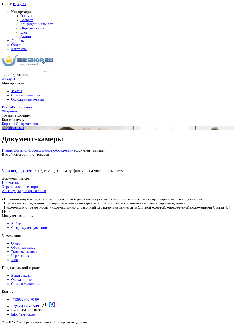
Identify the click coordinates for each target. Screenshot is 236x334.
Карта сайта (20, 256)
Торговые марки (24, 251)
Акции (25, 36)
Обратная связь (32, 28)
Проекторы (11, 182)
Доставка (18, 41)
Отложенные (21, 280)
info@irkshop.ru (23, 314)
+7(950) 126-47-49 (25, 306)
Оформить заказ (28, 124)
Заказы (16, 91)
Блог (24, 32)
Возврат (26, 20)
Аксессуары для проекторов (24, 191)
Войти (7, 107)
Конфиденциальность (37, 24)
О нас (15, 243)
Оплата (17, 45)
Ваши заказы (21, 275)
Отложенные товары (27, 99)
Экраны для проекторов (21, 187)
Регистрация (22, 107)
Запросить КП (13, 128)
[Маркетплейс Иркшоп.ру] (27, 66)
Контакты (19, 49)
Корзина (8, 124)
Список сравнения (25, 95)
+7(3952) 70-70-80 (25, 299)
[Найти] (46, 71)
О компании (30, 16)
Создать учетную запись (30, 228)
